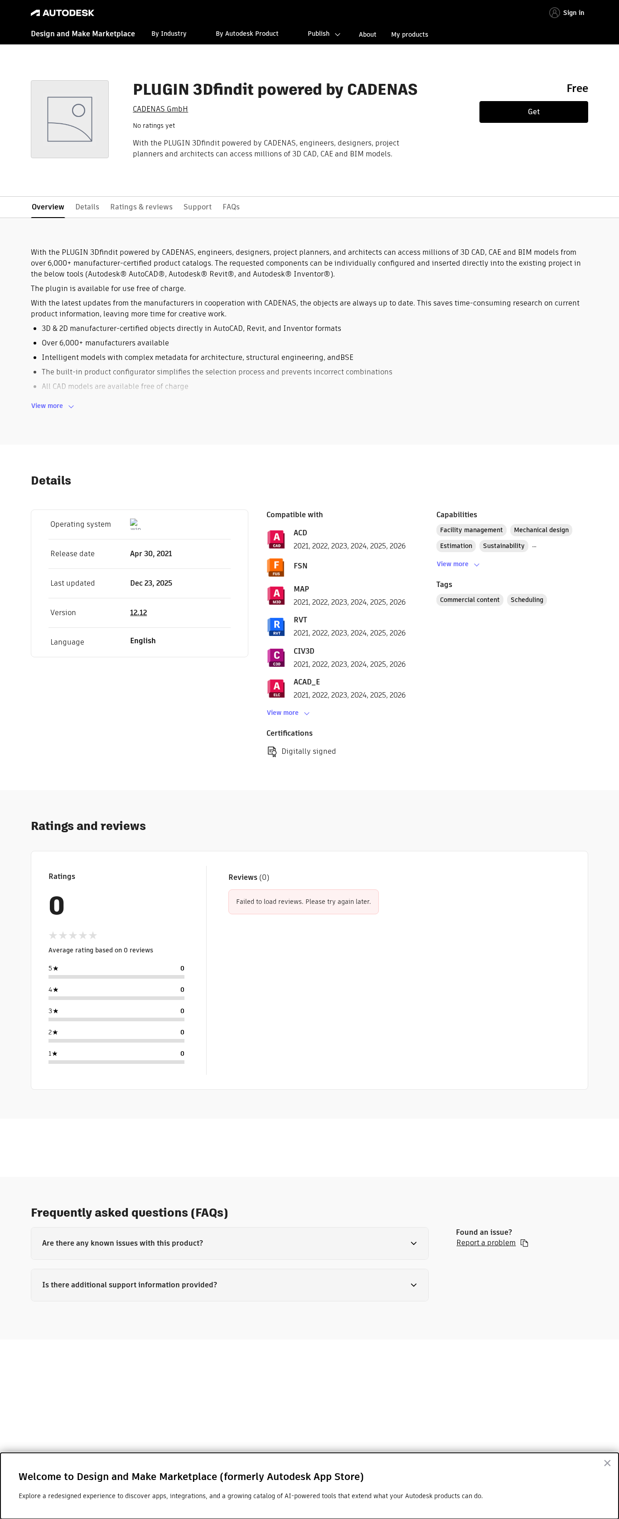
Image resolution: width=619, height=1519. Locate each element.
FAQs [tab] (231, 207)
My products (409, 34)
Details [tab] (87, 207)
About (368, 34)
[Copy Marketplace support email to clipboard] (524, 1242)
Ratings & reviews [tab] (141, 207)
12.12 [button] (138, 612)
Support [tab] (198, 207)
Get (534, 112)
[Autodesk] (62, 13)
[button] (229, 1243)
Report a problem (486, 1243)
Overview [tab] (48, 207)
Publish (318, 33)
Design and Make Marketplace (83, 34)
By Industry (169, 33)
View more (47, 405)
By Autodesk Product (247, 33)
